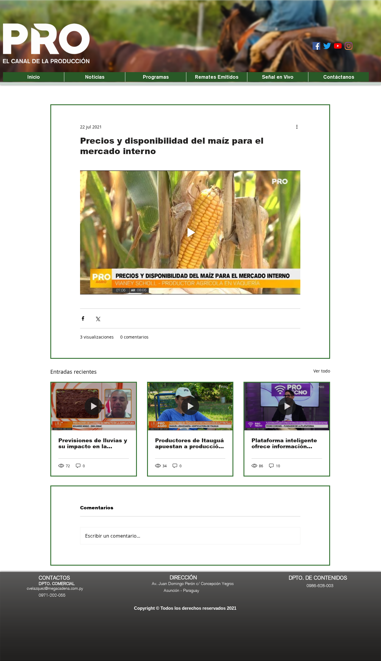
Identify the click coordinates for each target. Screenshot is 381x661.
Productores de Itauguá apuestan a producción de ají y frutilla (189, 443)
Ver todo (321, 371)
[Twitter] (327, 46)
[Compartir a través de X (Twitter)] (97, 318)
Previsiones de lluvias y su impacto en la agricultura (92, 443)
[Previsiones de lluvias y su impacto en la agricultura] (93, 406)
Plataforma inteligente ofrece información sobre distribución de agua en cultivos (284, 443)
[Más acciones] (296, 126)
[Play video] (190, 232)
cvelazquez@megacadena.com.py (55, 588)
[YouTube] (338, 46)
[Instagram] (348, 46)
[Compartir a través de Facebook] (83, 318)
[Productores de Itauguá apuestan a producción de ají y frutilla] (190, 406)
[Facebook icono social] (316, 46)
